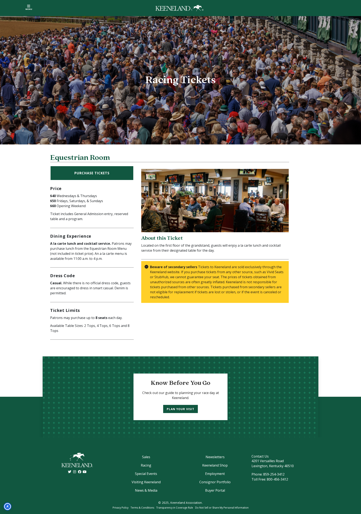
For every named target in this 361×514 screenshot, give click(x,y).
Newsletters (215, 457)
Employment (215, 473)
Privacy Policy (120, 507)
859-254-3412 (274, 474)
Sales (146, 457)
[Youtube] (84, 471)
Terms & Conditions (142, 507)
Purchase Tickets (91, 173)
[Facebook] (79, 471)
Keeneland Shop (215, 465)
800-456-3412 (277, 479)
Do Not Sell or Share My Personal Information (222, 507)
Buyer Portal (215, 490)
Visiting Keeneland (146, 482)
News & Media (146, 490)
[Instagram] (74, 471)
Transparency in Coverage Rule (174, 507)
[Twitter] (69, 471)
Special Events (146, 473)
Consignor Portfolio (215, 482)
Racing (146, 465)
